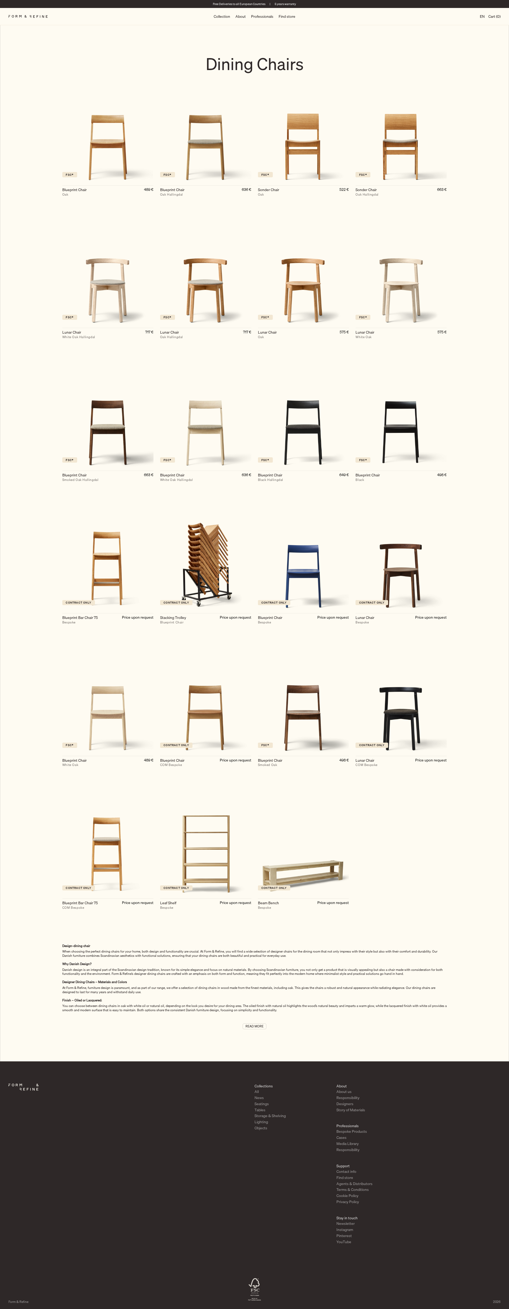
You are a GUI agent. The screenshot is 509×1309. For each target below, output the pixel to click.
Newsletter (345, 1223)
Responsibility (347, 1098)
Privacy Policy (347, 1202)
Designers (344, 1104)
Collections (263, 1086)
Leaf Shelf (168, 905)
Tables (259, 1110)
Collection (222, 16)
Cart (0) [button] (494, 16)
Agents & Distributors (354, 1184)
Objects (260, 1128)
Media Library (347, 1144)
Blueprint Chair (74, 192)
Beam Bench (268, 905)
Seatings (261, 1104)
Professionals (262, 16)
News (259, 1098)
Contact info (346, 1171)
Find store (287, 16)
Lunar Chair (78, 334)
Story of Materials (350, 1110)
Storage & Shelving (270, 1116)
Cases (341, 1138)
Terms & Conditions (352, 1190)
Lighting (261, 1122)
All (256, 1092)
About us (344, 1092)
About (240, 16)
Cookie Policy (347, 1196)
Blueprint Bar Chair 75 (80, 620)
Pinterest (344, 1236)
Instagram (344, 1230)
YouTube (343, 1242)
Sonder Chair (268, 192)
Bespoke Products (351, 1132)
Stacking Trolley (173, 620)
